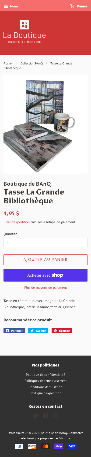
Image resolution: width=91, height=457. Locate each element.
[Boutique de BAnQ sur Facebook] (45, 417)
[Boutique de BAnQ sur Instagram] (55, 417)
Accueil (8, 64)
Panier (82, 6)
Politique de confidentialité (45, 375)
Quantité (10, 234)
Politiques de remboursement (45, 381)
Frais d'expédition (17, 222)
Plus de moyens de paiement (45, 287)
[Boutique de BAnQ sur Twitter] (35, 417)
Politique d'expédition (45, 393)
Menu (13, 6)
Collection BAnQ (32, 64)
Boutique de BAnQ (54, 433)
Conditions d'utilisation (45, 387)
